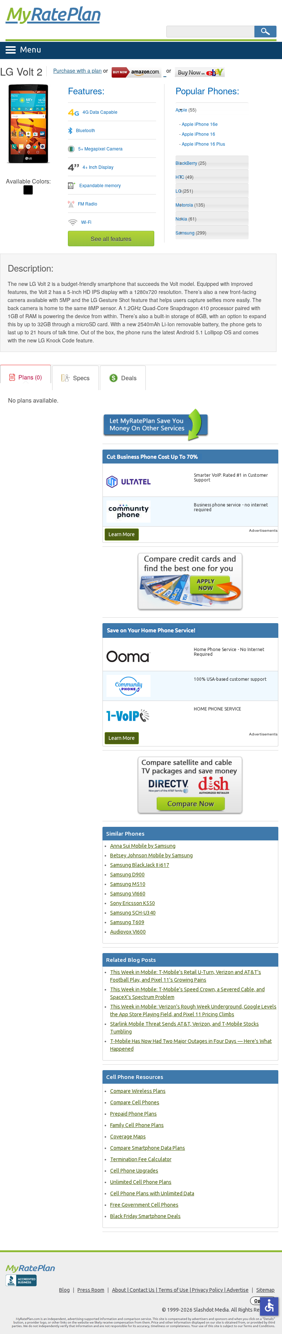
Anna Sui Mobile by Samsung (143, 846)
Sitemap (265, 1290)
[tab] (212, 134)
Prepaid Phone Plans (133, 1114)
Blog (64, 1290)
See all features (111, 239)
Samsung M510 (127, 884)
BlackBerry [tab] (191, 163)
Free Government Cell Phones (144, 1205)
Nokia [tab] (186, 218)
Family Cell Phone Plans (137, 1125)
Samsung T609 (127, 922)
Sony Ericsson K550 (132, 903)
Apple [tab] (186, 109)
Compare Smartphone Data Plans (147, 1148)
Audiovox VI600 (128, 932)
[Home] (141, 1268)
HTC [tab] (185, 177)
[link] (25, 377)
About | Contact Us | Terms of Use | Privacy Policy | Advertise (180, 1290)
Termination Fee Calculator (140, 1159)
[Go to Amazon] (138, 71)
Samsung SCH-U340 (133, 913)
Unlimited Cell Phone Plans (140, 1182)
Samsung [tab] (191, 232)
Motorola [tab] (190, 204)
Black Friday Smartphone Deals (145, 1216)
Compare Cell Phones (134, 1102)
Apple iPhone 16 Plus (203, 144)
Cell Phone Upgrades (134, 1171)
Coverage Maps (128, 1136)
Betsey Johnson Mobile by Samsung (151, 855)
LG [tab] (184, 191)
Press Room (90, 1290)
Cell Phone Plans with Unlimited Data (152, 1193)
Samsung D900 (127, 874)
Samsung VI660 (127, 894)
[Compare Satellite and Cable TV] (190, 785)
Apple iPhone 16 (198, 134)
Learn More (122, 534)
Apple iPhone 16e (200, 124)
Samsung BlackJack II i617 (139, 865)
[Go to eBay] (200, 71)
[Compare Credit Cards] (190, 582)
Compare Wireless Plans (138, 1091)
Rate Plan (53, 13)
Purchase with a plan (77, 70)
